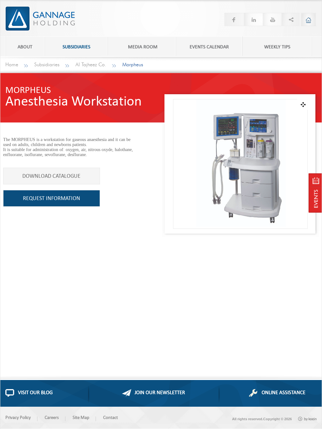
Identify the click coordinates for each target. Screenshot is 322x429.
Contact (110, 417)
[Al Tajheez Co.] (315, 193)
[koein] (307, 419)
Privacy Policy (18, 417)
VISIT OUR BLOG (35, 392)
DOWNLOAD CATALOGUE (51, 175)
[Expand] (302, 104)
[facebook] (233, 19)
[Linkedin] (252, 19)
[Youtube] (271, 19)
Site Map (81, 417)
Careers (52, 417)
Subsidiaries (46, 64)
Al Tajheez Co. (90, 64)
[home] (308, 19)
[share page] (290, 19)
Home (11, 64)
